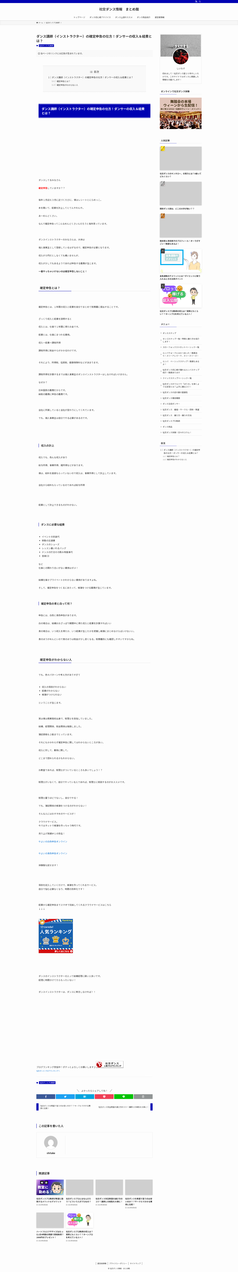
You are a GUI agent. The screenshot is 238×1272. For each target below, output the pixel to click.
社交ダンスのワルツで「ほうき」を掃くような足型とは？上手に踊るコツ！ (181, 385)
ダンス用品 (167, 426)
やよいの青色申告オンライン (53, 853)
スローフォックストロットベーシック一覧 (181, 347)
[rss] (196, 1)
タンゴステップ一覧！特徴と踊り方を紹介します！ (181, 340)
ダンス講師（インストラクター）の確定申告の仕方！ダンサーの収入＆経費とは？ (92, 77)
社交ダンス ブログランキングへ (48, 1071)
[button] (45, 1096)
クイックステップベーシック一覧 (177, 378)
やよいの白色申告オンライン (53, 841)
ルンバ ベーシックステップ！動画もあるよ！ (181, 362)
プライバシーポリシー (118, 1263)
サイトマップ (135, 1263)
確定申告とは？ (63, 81)
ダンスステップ (169, 333)
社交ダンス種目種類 (171, 398)
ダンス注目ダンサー (171, 403)
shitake (51, 1153)
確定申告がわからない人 (67, 84)
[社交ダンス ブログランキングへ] (109, 1067)
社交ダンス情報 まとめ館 (119, 9)
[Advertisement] (94, 151)
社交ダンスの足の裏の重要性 (175, 392)
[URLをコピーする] (143, 1096)
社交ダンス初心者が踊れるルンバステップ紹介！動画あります (181, 371)
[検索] (200, 1)
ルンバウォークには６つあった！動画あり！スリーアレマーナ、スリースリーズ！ (181, 354)
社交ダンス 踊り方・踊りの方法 (177, 415)
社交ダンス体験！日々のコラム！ (177, 432)
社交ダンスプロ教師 (46, 45)
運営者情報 (101, 1263)
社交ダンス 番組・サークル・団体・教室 (181, 409)
